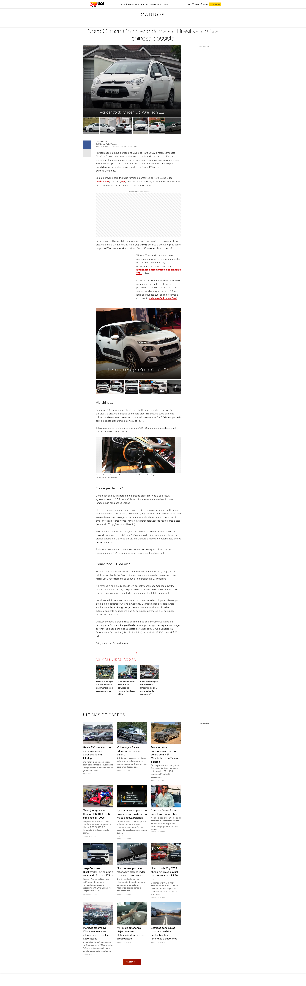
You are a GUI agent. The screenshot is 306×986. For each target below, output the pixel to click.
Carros (153, 15)
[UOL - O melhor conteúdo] (97, 4)
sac (189, 4)
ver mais (130, 962)
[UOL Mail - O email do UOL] (195, 4)
